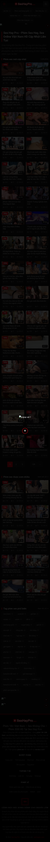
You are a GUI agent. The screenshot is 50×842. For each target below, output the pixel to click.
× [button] (25, 430)
